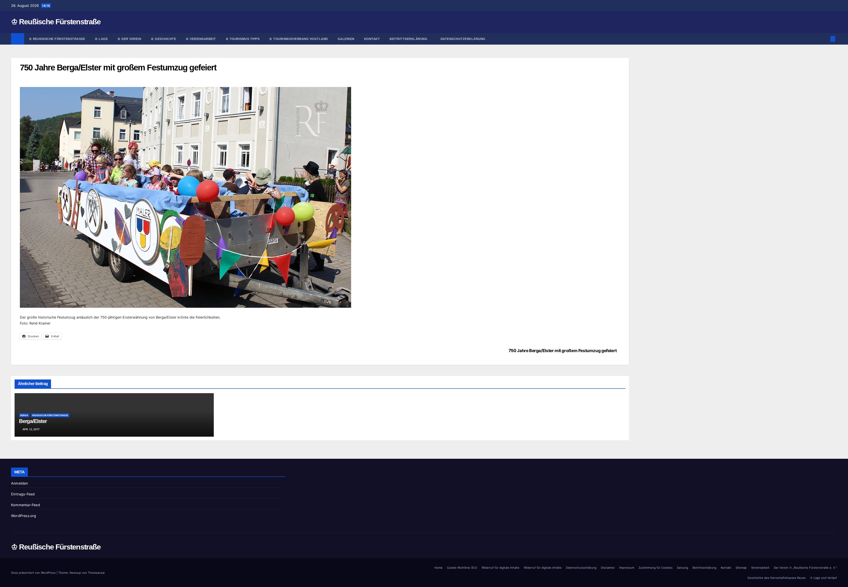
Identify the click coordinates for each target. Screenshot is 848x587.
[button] (825, 39)
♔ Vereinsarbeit (201, 39)
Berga (24, 415)
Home (438, 567)
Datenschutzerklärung (463, 39)
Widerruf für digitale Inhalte (500, 567)
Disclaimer (608, 567)
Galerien (346, 39)
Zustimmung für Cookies (655, 567)
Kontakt (372, 39)
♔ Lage (101, 39)
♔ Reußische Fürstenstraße (56, 21)
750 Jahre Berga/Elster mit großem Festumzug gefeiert (563, 350)
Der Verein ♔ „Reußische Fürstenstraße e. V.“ (805, 567)
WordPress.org (23, 515)
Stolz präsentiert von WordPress (34, 572)
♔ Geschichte (163, 39)
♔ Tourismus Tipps (243, 39)
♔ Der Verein (129, 39)
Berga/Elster (33, 421)
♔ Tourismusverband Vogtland (298, 39)
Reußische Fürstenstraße (50, 415)
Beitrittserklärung (409, 39)
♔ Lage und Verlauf (823, 577)
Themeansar (96, 572)
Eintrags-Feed (23, 494)
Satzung (682, 567)
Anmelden (19, 483)
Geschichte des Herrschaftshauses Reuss (777, 577)
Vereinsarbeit (760, 567)
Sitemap (741, 567)
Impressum (626, 567)
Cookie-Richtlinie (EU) (462, 567)
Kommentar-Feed (25, 505)
